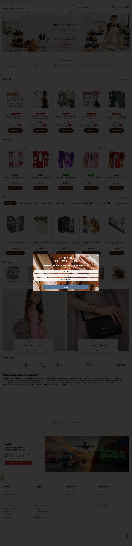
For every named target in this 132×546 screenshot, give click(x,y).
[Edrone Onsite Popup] (66, 273)
